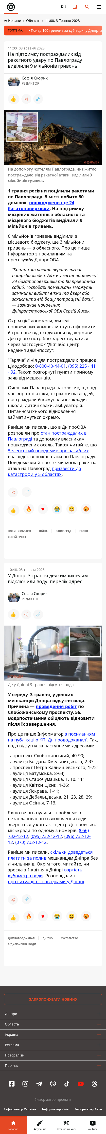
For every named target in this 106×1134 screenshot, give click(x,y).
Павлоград (63, 531)
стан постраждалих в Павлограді (47, 436)
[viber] (53, 1084)
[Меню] (99, 7)
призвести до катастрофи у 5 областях (44, 471)
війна (43, 531)
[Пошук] (87, 7)
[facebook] (12, 1084)
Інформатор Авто (88, 1109)
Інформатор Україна (20, 1109)
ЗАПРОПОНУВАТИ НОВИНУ (53, 999)
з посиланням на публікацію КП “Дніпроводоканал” (51, 737)
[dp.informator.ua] (11, 7)
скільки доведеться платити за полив (50, 855)
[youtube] (81, 1084)
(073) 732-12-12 (31, 842)
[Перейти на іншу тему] (75, 7)
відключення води (22, 944)
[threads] (94, 1084)
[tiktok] (67, 1084)
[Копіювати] (38, 99)
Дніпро (48, 938)
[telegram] (39, 1084)
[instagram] (25, 1084)
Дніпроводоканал (21, 938)
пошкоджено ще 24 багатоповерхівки (41, 205)
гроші (83, 531)
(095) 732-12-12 (46, 836)
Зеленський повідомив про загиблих (48, 451)
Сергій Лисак (17, 537)
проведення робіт (56, 706)
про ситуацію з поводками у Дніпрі (46, 881)
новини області (19, 531)
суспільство (69, 938)
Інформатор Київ (55, 1109)
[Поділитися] (26, 99)
